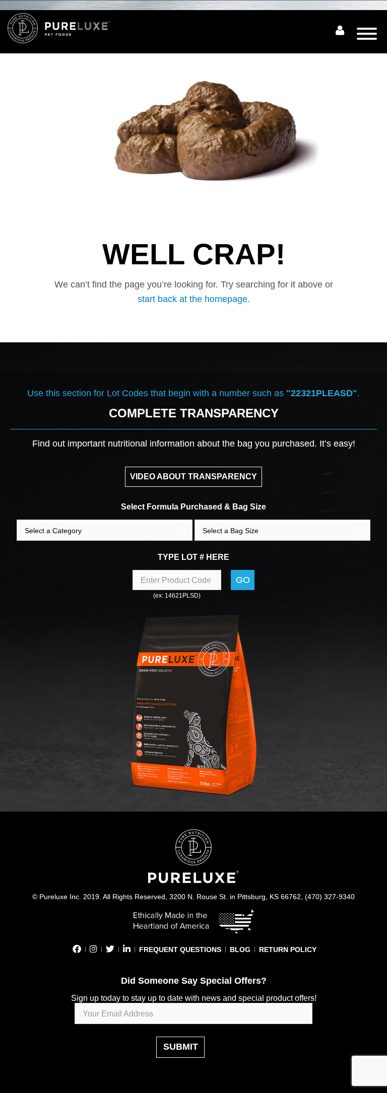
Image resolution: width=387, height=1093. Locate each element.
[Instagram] (93, 949)
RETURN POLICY (287, 949)
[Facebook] (77, 949)
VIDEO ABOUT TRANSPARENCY (193, 476)
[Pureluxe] (71, 28)
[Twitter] (110, 949)
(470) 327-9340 (330, 897)
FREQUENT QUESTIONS (180, 949)
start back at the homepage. (194, 299)
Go (243, 580)
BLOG (240, 949)
